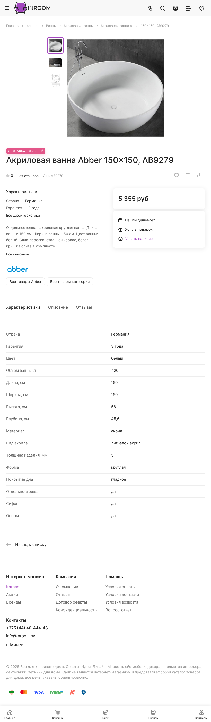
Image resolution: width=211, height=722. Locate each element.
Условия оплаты (120, 586)
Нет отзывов (28, 176)
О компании (67, 586)
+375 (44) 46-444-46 (27, 628)
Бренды (13, 602)
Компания (66, 576)
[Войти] (175, 8)
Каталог (13, 586)
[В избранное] (176, 175)
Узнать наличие (139, 238)
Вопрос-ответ (119, 609)
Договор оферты (71, 602)
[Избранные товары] (201, 8)
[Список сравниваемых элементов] (188, 8)
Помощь (114, 576)
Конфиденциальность (76, 609)
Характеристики (23, 307)
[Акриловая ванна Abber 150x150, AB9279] (115, 88)
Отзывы (84, 307)
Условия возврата (122, 602)
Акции (12, 594)
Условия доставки (122, 594)
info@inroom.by (20, 635)
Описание (58, 307)
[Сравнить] (188, 175)
